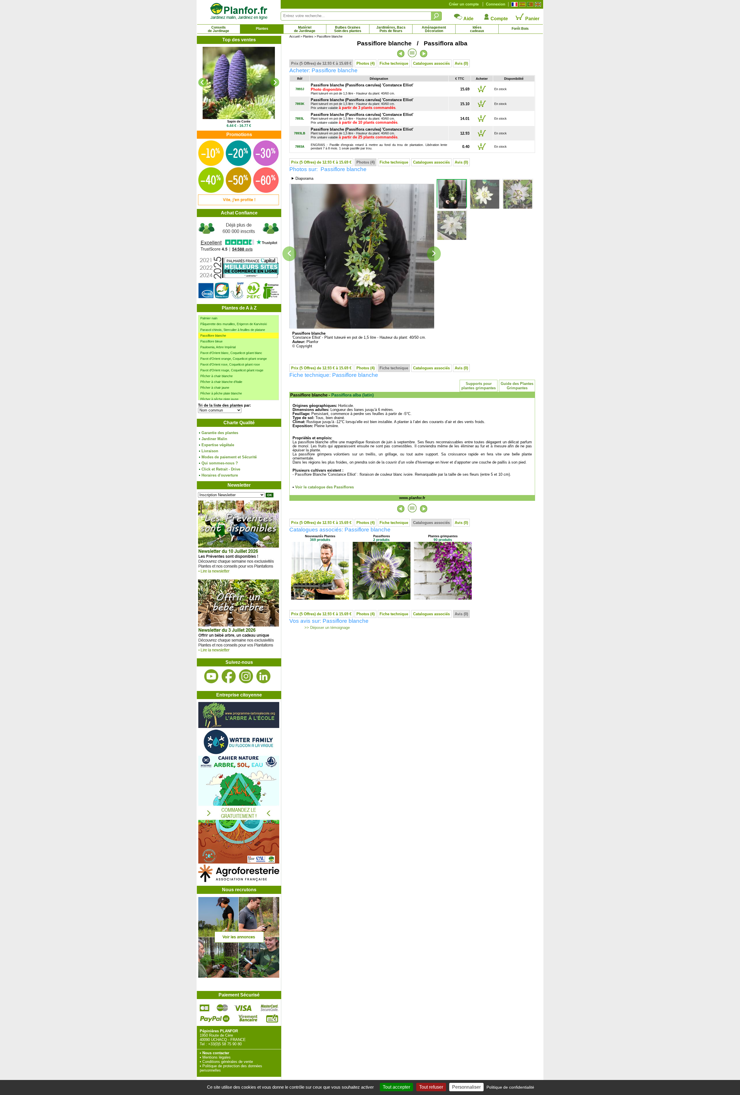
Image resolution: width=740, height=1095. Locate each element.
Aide (467, 18)
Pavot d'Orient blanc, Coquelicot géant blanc (231, 353)
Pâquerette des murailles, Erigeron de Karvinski (233, 324)
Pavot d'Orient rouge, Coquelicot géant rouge (231, 370)
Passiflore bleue (211, 341)
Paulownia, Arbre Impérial (218, 347)
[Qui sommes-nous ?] (239, 260)
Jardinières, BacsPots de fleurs (391, 29)
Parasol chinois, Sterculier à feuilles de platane (232, 329)
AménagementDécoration (434, 29)
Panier (531, 18)
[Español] (522, 4)
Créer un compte (464, 4)
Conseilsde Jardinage (218, 29)
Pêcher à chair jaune (214, 387)
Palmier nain (208, 318)
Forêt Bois (520, 29)
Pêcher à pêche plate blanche (221, 393)
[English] (537, 4)
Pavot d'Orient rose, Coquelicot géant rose (230, 364)
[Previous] (202, 82)
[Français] (514, 4)
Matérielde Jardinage (304, 29)
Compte (498, 18)
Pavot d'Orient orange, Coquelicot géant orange (233, 358)
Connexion (495, 4)
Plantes (262, 29)
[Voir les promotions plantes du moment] (238, 204)
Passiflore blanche (213, 335)
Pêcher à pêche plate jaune (219, 399)
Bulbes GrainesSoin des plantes (347, 29)
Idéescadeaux (477, 29)
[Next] (275, 82)
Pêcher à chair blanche (216, 376)
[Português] (529, 4)
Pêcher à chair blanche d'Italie (221, 381)
